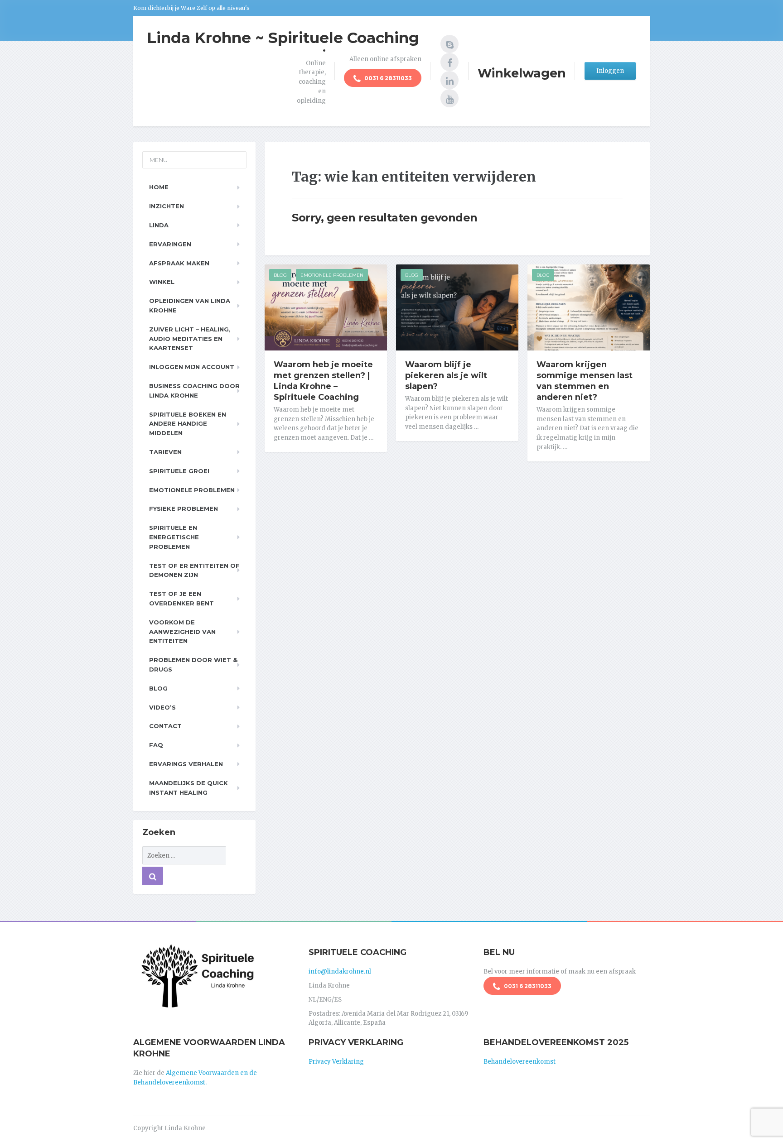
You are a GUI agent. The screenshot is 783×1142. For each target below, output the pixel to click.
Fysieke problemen (183, 508)
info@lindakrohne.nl (340, 971)
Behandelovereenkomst (519, 1061)
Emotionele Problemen (331, 275)
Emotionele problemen (192, 490)
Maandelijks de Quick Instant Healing (188, 787)
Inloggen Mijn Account (191, 366)
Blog (280, 275)
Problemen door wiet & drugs (193, 664)
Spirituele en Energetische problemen (174, 537)
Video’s (162, 707)
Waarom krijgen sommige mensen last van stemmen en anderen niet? (584, 381)
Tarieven (165, 452)
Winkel (161, 281)
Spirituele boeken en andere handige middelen (187, 424)
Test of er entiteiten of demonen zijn (194, 570)
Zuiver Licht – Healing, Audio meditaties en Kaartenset (190, 339)
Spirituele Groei (179, 471)
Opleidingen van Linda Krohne (189, 305)
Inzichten (166, 206)
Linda (159, 225)
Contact (165, 725)
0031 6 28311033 (387, 78)
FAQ (156, 745)
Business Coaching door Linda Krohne (194, 390)
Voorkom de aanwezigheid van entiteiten (182, 632)
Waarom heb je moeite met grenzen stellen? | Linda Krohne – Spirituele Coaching (323, 381)
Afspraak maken (179, 263)
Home (159, 187)
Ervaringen (170, 244)
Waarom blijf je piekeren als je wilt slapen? (446, 375)
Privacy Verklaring (336, 1061)
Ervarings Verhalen (186, 764)
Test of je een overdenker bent (181, 598)
